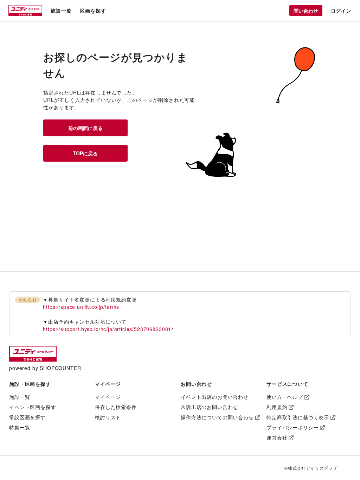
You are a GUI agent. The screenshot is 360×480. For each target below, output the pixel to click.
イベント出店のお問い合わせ (215, 396)
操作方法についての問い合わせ (217, 417)
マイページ (108, 396)
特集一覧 (19, 427)
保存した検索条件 (116, 406)
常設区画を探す (27, 417)
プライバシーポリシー (292, 427)
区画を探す (93, 10)
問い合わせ (306, 10)
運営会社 (276, 437)
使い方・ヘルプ (284, 396)
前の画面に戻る (85, 127)
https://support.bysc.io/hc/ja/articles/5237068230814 (108, 328)
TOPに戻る (85, 153)
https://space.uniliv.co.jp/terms (81, 306)
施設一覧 (61, 10)
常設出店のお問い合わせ (209, 406)
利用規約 (276, 406)
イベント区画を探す (32, 406)
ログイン (341, 10)
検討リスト (108, 417)
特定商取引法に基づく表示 (297, 417)
